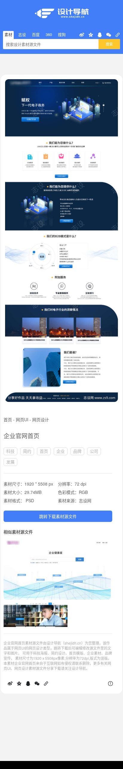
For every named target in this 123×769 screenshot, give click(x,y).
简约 (27, 451)
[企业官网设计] (35, 606)
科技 (10, 451)
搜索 (109, 43)
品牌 (77, 451)
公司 (94, 451)
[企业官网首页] (57, 542)
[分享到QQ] (99, 34)
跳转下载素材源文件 (58, 516)
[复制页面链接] (117, 34)
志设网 (85, 500)
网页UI (22, 419)
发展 (10, 462)
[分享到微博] (81, 34)
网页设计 (40, 419)
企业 (60, 451)
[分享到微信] (108, 34)
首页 (8, 419)
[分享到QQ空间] (90, 34)
